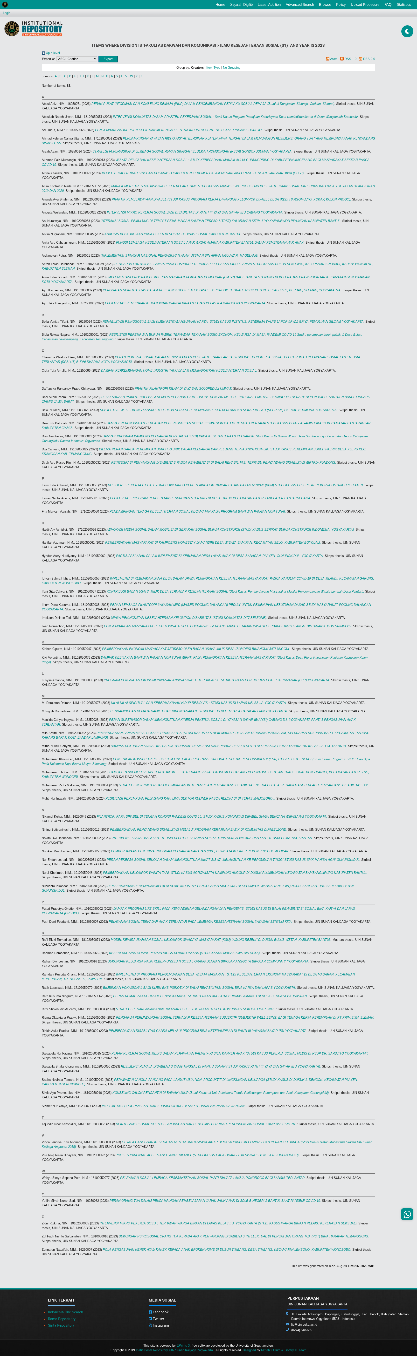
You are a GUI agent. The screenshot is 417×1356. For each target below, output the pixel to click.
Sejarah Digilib (241, 4)
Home (221, 4)
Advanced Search (300, 4)
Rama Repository (62, 1319)
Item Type (213, 67)
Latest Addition (269, 4)
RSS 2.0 (369, 59)
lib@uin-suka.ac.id (304, 1324)
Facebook (160, 1312)
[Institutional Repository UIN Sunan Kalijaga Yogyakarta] (33, 28)
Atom (334, 59)
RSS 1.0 (350, 59)
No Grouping (231, 67)
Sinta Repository (61, 1325)
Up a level (53, 53)
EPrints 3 (183, 1345)
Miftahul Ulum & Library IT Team (283, 1350)
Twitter (158, 1319)
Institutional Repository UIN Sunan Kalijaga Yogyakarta (175, 1350)
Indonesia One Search (65, 1312)
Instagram (160, 1325)
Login (6, 13)
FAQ (388, 4)
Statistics (404, 4)
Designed (249, 1350)
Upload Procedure (365, 4)
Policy (341, 4)
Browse (325, 4)
